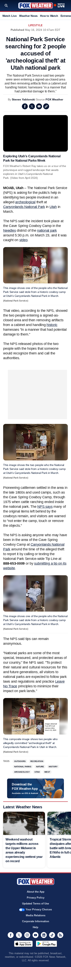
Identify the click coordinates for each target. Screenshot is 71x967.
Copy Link (46, 106)
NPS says (44, 507)
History (53, 767)
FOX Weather (54, 99)
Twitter (32, 106)
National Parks (22, 767)
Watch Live (9, 15)
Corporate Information (35, 921)
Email (39, 106)
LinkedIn (44, 935)
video (23, 240)
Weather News (28, 15)
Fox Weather (35, 5)
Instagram (27, 935)
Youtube (35, 935)
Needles (9, 230)
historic (52, 325)
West (47, 772)
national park (47, 230)
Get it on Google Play (46, 944)
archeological (25, 202)
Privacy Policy (35, 897)
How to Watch (49, 15)
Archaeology (22, 772)
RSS (60, 935)
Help (35, 927)
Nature (40, 767)
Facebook (25, 106)
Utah (53, 207)
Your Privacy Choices (39, 909)
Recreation (36, 761)
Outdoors (20, 761)
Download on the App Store (23, 944)
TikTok (52, 935)
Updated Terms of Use (35, 903)
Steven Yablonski (23, 99)
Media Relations (35, 915)
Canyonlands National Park (24, 207)
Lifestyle (35, 25)
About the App (35, 891)
